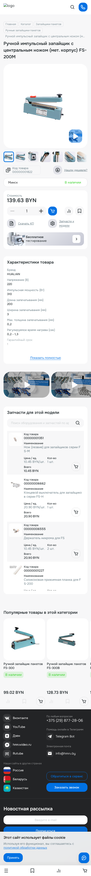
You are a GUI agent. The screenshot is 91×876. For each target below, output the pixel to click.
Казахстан (20, 788)
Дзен (16, 736)
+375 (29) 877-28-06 (64, 720)
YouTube (19, 727)
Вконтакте (20, 718)
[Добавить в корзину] (76, 466)
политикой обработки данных (25, 848)
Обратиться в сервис (67, 776)
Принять (13, 858)
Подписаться (45, 831)
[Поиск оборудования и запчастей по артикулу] (77, 423)
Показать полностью (45, 358)
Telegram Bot (65, 736)
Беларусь (20, 779)
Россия (18, 770)
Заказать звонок (66, 787)
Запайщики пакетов (48, 24)
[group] (45, 106)
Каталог (26, 24)
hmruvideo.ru (22, 745)
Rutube (18, 753)
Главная (11, 24)
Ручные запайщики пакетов (23, 30)
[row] (45, 453)
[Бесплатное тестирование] (76, 239)
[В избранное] (24, 701)
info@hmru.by (66, 753)
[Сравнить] (8, 701)
